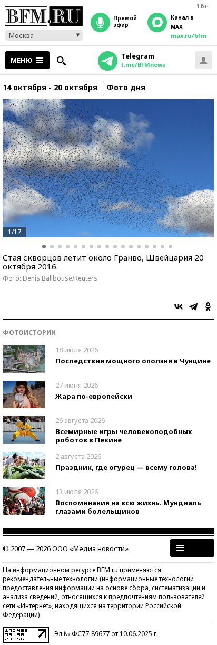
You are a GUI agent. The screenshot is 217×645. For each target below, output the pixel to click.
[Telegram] (193, 306)
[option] (108, 168)
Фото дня (125, 87)
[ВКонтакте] (178, 306)
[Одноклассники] (208, 306)
